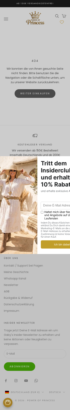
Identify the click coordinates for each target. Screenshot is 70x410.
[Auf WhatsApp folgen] (36, 381)
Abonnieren (20, 366)
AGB (6, 291)
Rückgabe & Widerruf (18, 298)
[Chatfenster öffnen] (7, 402)
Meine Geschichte (16, 272)
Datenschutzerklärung (19, 304)
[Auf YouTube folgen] (26, 381)
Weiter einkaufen (35, 93)
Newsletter (11, 285)
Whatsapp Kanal (15, 278)
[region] (35, 147)
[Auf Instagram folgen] (16, 381)
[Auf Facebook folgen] (6, 381)
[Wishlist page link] (62, 22)
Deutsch (55, 392)
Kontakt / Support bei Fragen (23, 266)
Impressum (11, 311)
